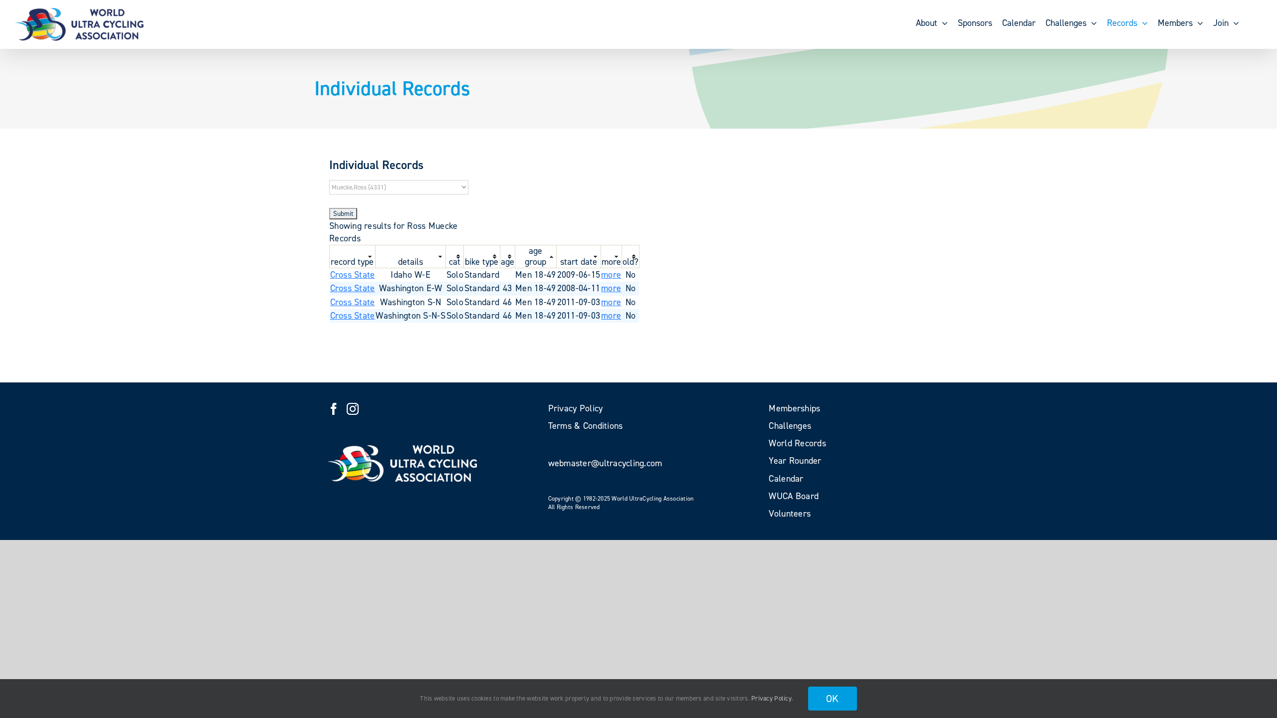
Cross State (352, 275)
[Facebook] (333, 408)
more (611, 275)
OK (832, 698)
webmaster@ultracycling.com (605, 463)
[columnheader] (353, 256)
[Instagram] (352, 408)
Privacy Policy (771, 698)
